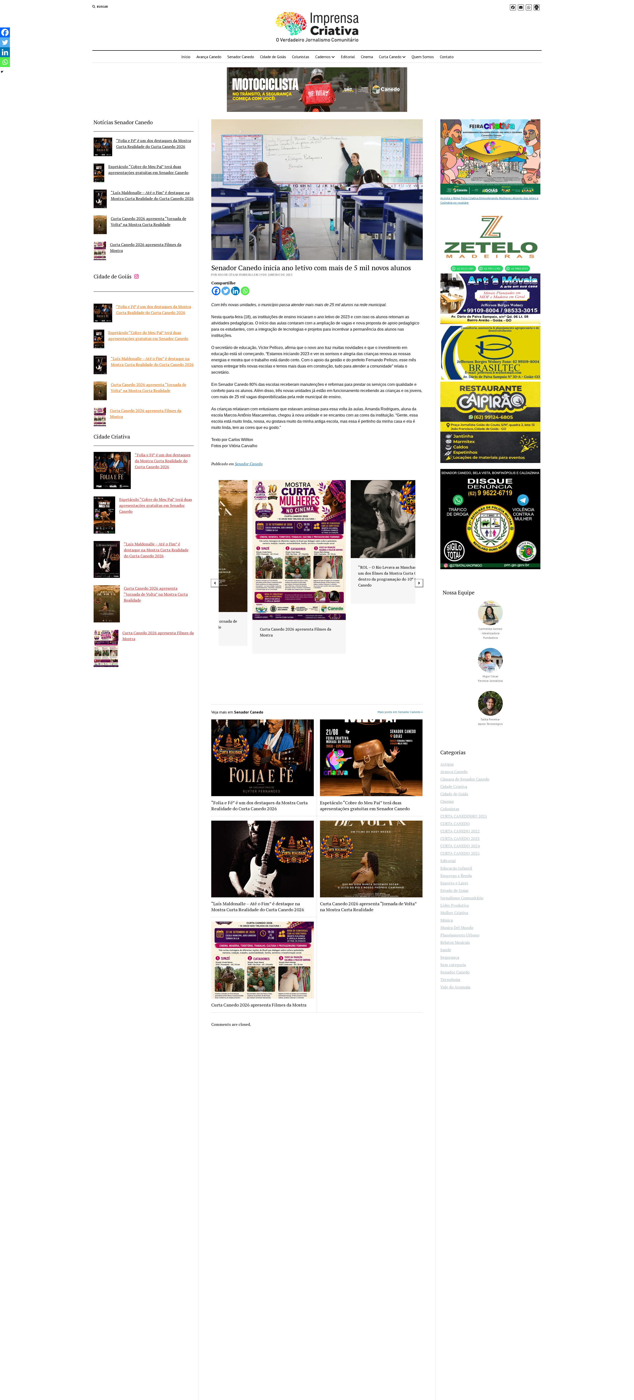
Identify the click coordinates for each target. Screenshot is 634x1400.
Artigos (447, 764)
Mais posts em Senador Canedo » (400, 712)
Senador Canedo (240, 56)
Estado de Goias (454, 890)
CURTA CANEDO (455, 823)
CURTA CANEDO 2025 (460, 853)
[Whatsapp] (245, 291)
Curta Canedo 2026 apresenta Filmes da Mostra (258, 1005)
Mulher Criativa (454, 912)
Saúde (445, 950)
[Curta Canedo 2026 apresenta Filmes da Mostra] (100, 252)
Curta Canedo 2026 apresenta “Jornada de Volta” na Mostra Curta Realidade (156, 594)
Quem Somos (423, 56)
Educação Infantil (456, 868)
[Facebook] (216, 291)
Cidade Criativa (453, 786)
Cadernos (323, 56)
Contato (447, 56)
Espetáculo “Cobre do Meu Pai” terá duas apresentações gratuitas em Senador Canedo (155, 505)
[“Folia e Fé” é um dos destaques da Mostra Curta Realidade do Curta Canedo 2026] (103, 148)
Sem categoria (453, 964)
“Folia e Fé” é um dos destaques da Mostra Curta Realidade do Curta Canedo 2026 (162, 460)
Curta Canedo (390, 56)
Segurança (449, 957)
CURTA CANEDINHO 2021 (463, 816)
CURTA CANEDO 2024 (460, 846)
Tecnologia (450, 979)
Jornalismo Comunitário (461, 898)
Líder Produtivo (454, 905)
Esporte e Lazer (454, 883)
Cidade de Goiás (273, 56)
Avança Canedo (208, 56)
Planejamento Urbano (459, 935)
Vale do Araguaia (455, 987)
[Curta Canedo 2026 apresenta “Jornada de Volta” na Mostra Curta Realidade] (100, 226)
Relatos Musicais (455, 942)
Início (185, 56)
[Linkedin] (235, 291)
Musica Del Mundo (456, 927)
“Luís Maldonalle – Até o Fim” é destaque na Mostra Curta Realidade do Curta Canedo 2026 (156, 550)
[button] (215, 583)
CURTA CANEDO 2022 (460, 831)
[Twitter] (225, 291)
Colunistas (300, 56)
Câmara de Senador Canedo (464, 779)
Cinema (367, 56)
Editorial (348, 56)
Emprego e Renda (456, 875)
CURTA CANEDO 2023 (460, 838)
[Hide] (2, 72)
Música (446, 920)
